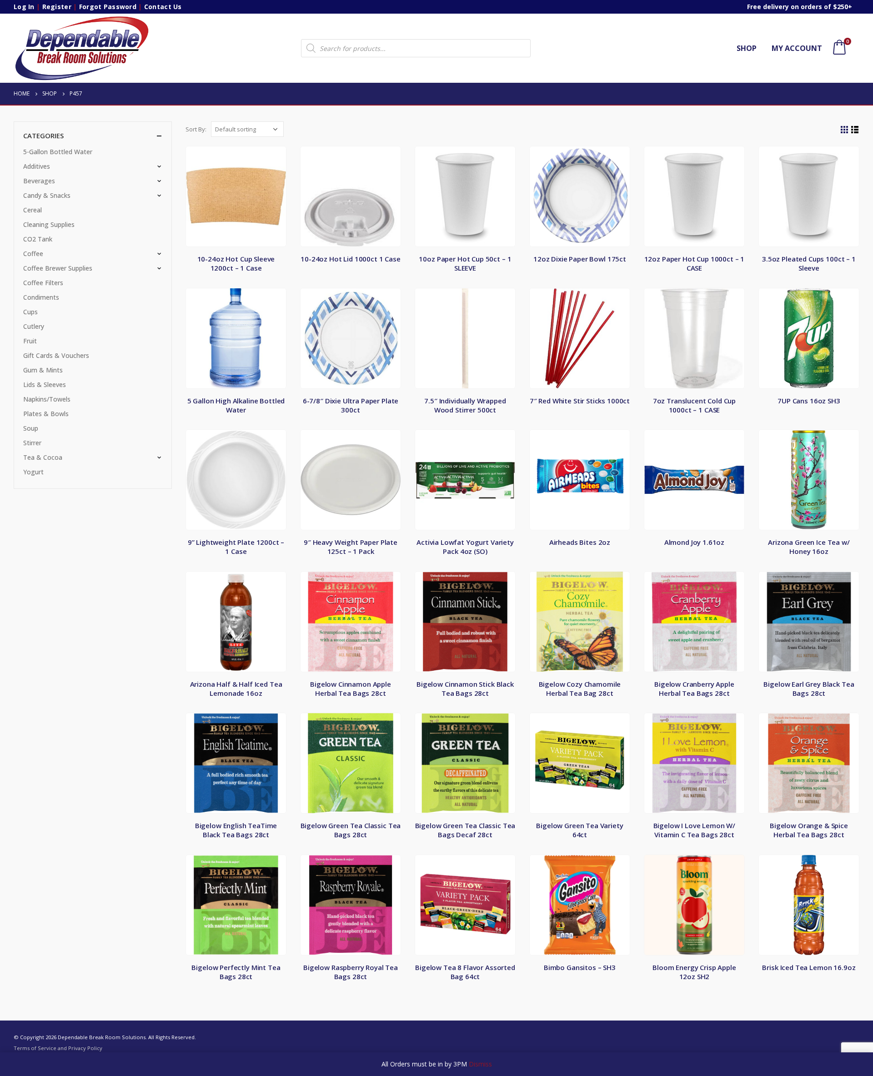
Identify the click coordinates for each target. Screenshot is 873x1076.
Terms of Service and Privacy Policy (58, 1048)
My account (797, 48)
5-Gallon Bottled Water (57, 151)
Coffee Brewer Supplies (57, 268)
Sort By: (196, 129)
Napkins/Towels (46, 399)
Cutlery (33, 326)
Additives (36, 166)
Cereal (32, 210)
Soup (30, 428)
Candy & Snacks (46, 195)
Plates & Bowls (46, 413)
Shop (747, 48)
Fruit (30, 341)
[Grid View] (844, 130)
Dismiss (480, 1064)
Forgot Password (107, 6)
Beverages (39, 180)
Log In (24, 6)
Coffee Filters (43, 282)
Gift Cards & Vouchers (56, 355)
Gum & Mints (43, 370)
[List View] (855, 130)
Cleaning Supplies (49, 224)
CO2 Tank (37, 239)
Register (56, 6)
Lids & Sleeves (44, 384)
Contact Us (163, 6)
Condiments (41, 297)
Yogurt (33, 472)
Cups (30, 311)
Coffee (33, 253)
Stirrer (32, 442)
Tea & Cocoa (42, 457)
